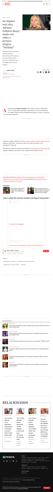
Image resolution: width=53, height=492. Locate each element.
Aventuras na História (32, 457)
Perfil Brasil (42, 460)
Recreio (47, 460)
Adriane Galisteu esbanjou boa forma (36, 141)
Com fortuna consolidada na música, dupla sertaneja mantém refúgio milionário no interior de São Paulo (29, 326)
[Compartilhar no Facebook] (40, 72)
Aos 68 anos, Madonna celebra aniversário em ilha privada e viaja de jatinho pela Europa (29, 349)
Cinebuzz (24, 459)
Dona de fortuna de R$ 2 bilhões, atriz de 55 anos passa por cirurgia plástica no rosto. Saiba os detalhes (44, 427)
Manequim (30, 460)
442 (47, 468)
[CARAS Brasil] (7, 4)
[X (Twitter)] (10, 461)
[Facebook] (7, 461)
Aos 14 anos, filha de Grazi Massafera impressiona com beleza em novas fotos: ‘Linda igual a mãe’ (8, 426)
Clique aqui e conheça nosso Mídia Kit (11, 481)
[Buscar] (44, 4)
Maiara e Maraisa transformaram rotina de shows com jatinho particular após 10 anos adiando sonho (28, 334)
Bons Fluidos (41, 457)
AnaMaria (24, 457)
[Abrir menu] (3, 4)
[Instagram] (3, 461)
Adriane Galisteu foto (11, 264)
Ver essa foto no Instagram (16, 224)
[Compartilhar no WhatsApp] (38, 72)
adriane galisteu (9, 261)
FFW (33, 459)
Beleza (8, 17)
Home (3, 17)
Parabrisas (28, 468)
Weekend (43, 468)
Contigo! (29, 459)
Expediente (24, 473)
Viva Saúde (33, 462)
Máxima (36, 460)
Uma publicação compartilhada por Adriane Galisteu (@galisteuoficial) (27, 245)
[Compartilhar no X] (43, 72)
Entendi (47, 487)
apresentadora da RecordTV (39, 148)
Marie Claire (43, 466)
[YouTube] (13, 461)
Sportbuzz (24, 462)
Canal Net (24, 466)
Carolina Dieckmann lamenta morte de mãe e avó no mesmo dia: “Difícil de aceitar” (29, 341)
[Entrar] (49, 4)
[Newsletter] (47, 4)
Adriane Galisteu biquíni (26, 261)
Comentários (7, 77)
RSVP (28, 462)
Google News (14, 253)
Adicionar (46, 250)
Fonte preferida (20, 253)
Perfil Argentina (36, 468)
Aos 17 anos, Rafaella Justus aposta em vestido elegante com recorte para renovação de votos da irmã (20, 428)
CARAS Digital (10, 70)
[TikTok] (16, 461)
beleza (23, 264)
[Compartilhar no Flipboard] (46, 72)
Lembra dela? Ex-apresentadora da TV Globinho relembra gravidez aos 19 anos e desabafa (28, 357)
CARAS (47, 457)
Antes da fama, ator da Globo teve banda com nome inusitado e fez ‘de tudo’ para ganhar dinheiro (28, 365)
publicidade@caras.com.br (29, 479)
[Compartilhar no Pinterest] (49, 72)
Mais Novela (24, 460)
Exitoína (38, 466)
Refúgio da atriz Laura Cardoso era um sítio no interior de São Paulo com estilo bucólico (25, 1)
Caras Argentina (31, 466)
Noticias (23, 468)
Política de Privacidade (22, 488)
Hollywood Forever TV (40, 459)
